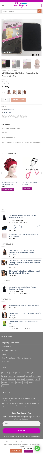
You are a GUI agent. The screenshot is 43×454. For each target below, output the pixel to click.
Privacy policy (6, 346)
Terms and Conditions (9, 350)
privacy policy (25, 436)
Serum (37, 379)
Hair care (28, 376)
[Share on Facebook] (7, 116)
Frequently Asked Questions (11, 343)
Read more (27, 188)
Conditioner (19, 373)
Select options (7, 189)
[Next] (38, 38)
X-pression (5, 386)
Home (4, 70)
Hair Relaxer (12, 379)
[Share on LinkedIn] (21, 116)
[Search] (36, 5)
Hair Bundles (20, 376)
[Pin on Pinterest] (17, 116)
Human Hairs (29, 379)
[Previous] (5, 38)
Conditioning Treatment (31, 373)
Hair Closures (37, 376)
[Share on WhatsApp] (3, 116)
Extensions (11, 376)
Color (3, 92)
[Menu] (3, 5)
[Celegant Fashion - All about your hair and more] (21, 5)
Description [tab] (6, 124)
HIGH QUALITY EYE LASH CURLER (30, 183)
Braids (12, 373)
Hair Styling (20, 379)
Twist (25, 382)
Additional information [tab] (11, 128)
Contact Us (5, 362)
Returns (4, 354)
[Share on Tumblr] (25, 116)
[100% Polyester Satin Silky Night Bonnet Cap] (11, 168)
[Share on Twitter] (10, 116)
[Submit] (40, 11)
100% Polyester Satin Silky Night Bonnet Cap (10, 183)
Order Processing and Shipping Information (16, 358)
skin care (11, 382)
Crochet (4, 376)
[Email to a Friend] (14, 116)
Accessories (12, 70)
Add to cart (18, 99)
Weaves (31, 382)
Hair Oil (4, 379)
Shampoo (4, 382)
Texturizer (19, 382)
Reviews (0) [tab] (5, 132)
